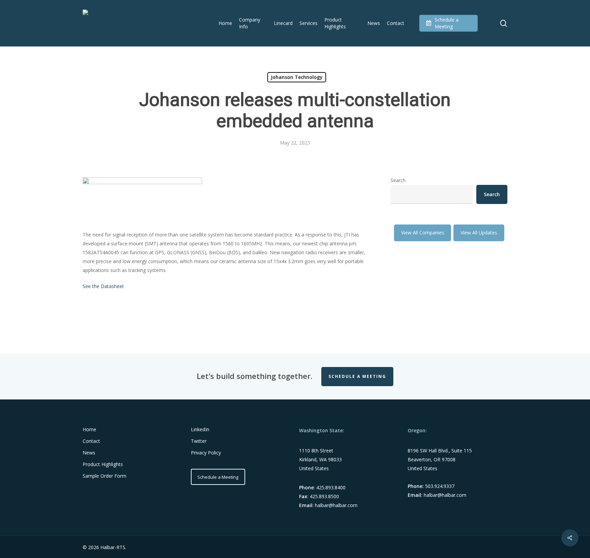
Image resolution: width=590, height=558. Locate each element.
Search (398, 180)
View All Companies (422, 232)
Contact (91, 441)
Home (89, 429)
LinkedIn (200, 429)
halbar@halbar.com (336, 505)
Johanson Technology (297, 77)
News (89, 452)
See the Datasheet (103, 286)
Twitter (199, 441)
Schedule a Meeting (217, 477)
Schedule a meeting (357, 376)
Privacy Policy (206, 452)
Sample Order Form (104, 476)
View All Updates (479, 232)
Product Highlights (103, 464)
